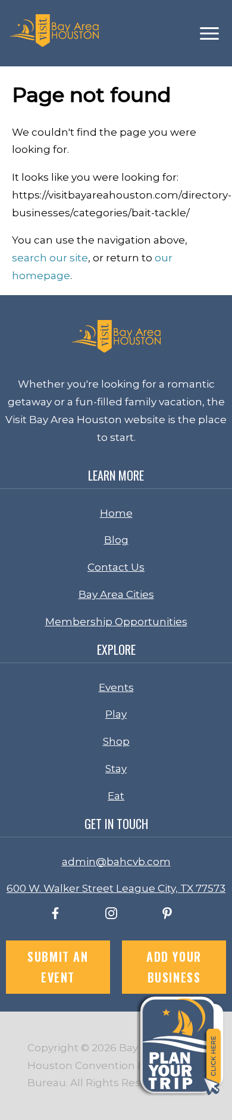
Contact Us (116, 567)
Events (116, 687)
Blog (116, 540)
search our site (50, 258)
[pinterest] (167, 915)
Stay (116, 769)
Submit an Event (57, 967)
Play (116, 714)
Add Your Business (174, 967)
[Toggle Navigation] (209, 33)
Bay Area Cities (116, 594)
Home (116, 513)
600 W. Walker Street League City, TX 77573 (116, 888)
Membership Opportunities (116, 622)
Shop (116, 741)
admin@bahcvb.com (116, 862)
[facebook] (55, 915)
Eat (116, 796)
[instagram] (111, 915)
